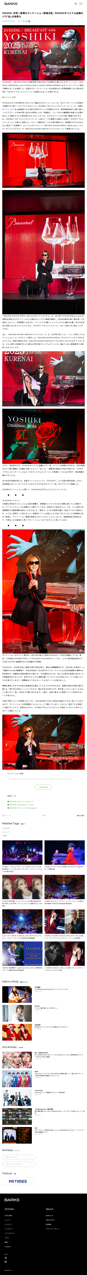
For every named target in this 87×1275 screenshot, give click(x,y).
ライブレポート (10, 1233)
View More (43, 787)
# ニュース (6, 832)
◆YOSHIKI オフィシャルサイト (20, 801)
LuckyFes (8, 1246)
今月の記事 (8, 1215)
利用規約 (49, 1224)
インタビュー (9, 1229)
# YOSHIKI (6, 828)
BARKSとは (49, 1215)
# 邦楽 (4, 835)
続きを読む (81, 815)
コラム (7, 1238)
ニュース (7, 1220)
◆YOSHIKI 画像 (9, 97)
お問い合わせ (50, 1220)
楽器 (6, 1242)
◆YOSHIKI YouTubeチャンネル (20, 804)
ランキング (8, 1224)
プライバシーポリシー (53, 1229)
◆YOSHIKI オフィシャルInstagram (22, 808)
